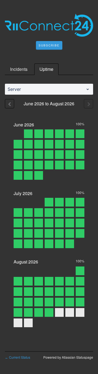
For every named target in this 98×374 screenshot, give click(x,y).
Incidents (18, 69)
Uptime (46, 69)
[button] (49, 45)
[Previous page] (9, 103)
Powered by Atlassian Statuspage (68, 357)
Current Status (17, 357)
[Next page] (88, 103)
